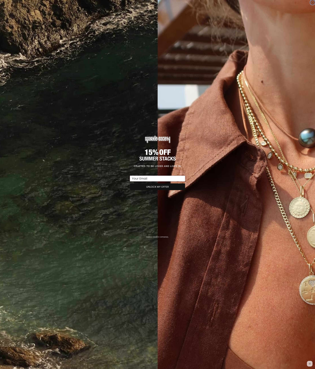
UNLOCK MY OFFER (157, 186)
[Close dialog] (312, 2)
